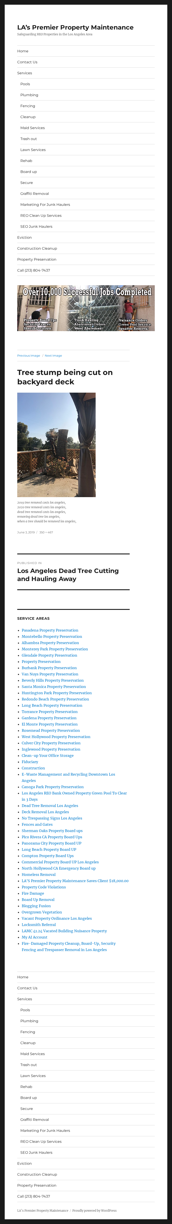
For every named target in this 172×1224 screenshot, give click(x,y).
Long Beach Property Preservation (52, 705)
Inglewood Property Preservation (51, 749)
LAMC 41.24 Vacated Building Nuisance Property (64, 931)
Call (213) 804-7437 (33, 270)
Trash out (28, 139)
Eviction (24, 237)
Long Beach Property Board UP (49, 849)
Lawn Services (33, 150)
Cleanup (28, 117)
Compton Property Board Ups (48, 856)
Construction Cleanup (37, 248)
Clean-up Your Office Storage (48, 755)
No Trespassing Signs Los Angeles (52, 818)
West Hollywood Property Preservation (56, 736)
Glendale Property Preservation (49, 655)
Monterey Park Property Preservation (55, 649)
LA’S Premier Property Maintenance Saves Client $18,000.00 (75, 881)
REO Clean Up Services (41, 215)
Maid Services (32, 128)
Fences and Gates (37, 824)
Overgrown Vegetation (42, 912)
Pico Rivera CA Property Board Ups (52, 837)
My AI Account (34, 937)
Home (22, 51)
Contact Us (27, 62)
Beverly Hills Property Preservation (53, 680)
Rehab (26, 161)
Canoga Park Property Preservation (53, 787)
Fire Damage (33, 893)
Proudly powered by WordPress (94, 1211)
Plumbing (29, 95)
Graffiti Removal (34, 194)
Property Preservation (36, 259)
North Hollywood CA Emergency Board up (59, 868)
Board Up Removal (38, 899)
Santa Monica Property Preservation (54, 686)
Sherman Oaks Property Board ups (52, 830)
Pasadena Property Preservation (50, 630)
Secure (26, 183)
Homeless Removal (39, 874)
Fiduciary (30, 762)
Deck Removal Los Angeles (45, 812)
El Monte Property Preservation (50, 724)
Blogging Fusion (36, 906)
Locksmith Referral (39, 924)
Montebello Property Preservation (52, 636)
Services (24, 73)
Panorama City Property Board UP (51, 843)
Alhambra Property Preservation (50, 643)
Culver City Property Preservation (51, 743)
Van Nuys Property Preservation (50, 674)
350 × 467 (46, 532)
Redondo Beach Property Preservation (55, 699)
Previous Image (28, 355)
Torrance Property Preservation (50, 711)
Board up (28, 172)
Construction (33, 768)
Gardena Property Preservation (49, 718)
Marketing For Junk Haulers (45, 204)
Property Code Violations (44, 887)
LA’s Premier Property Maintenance (75, 27)
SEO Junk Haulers (36, 226)
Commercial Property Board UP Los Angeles (60, 862)
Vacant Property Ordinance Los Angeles (57, 918)
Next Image (53, 355)
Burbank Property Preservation (49, 668)
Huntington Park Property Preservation (57, 693)
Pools (25, 84)
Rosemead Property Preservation (51, 730)
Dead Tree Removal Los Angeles (50, 805)
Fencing (27, 106)
